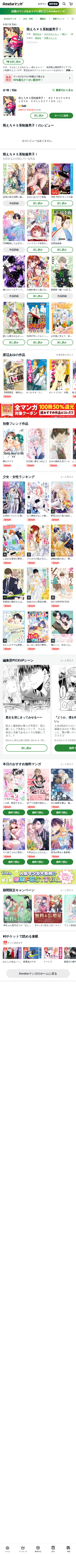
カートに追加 (61, 115)
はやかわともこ (51, 34)
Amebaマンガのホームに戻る (38, 973)
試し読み (39, 115)
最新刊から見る (64, 90)
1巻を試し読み (13, 61)
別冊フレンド (50, 37)
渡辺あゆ (37, 34)
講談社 (38, 37)
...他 (71, 34)
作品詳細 (14, 203)
